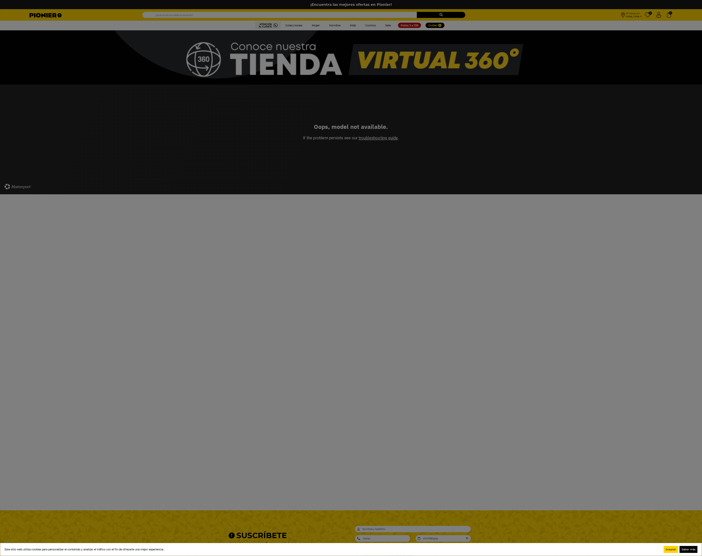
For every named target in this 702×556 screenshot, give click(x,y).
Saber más (688, 549)
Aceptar (671, 549)
